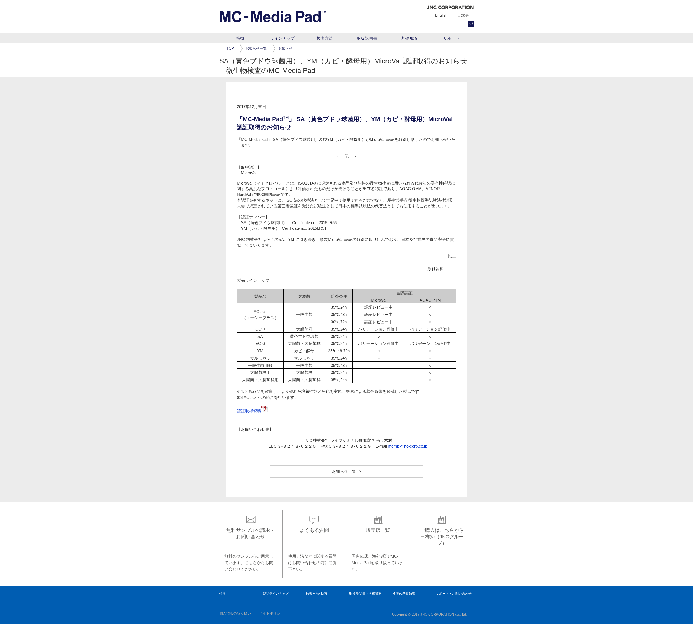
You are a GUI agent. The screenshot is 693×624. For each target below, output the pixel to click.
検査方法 (325, 38)
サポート (451, 38)
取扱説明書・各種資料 (365, 594)
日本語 (463, 15)
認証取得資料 (249, 411)
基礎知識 (409, 38)
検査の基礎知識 (404, 594)
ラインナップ (282, 38)
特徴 (240, 38)
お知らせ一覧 (256, 48)
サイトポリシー (271, 613)
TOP (230, 48)
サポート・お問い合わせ (454, 594)
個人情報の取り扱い (235, 613)
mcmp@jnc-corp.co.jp (407, 446)
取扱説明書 (367, 38)
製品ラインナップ (276, 594)
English (441, 15)
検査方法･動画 (316, 594)
